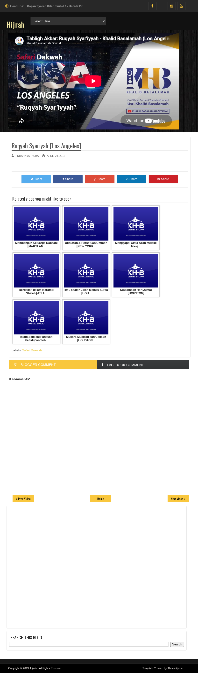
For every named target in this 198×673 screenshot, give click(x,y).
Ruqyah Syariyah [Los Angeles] (46, 145)
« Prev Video (23, 499)
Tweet (38, 179)
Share (69, 179)
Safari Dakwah (32, 350)
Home (100, 499)
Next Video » (178, 499)
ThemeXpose (175, 668)
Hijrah (15, 25)
